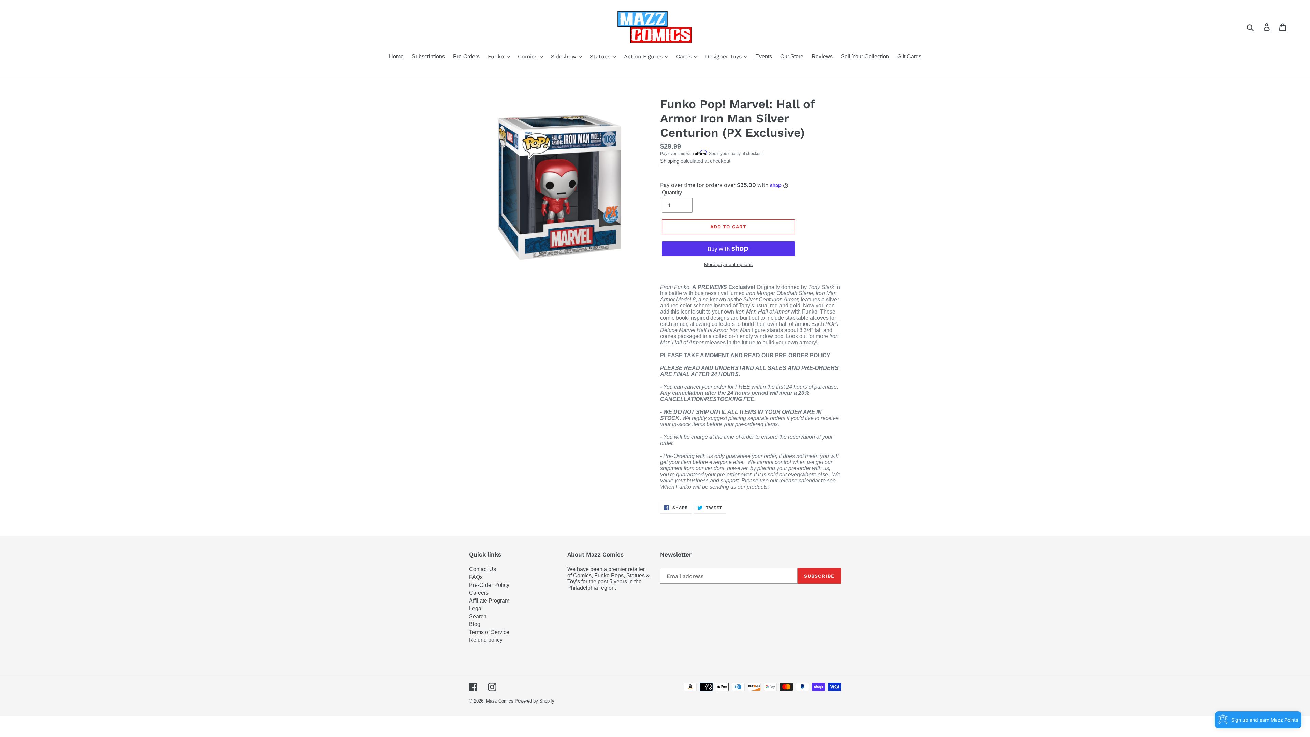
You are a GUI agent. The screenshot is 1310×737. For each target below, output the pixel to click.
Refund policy (486, 640)
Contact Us (482, 569)
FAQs (476, 577)
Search (477, 616)
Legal (476, 608)
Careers (479, 593)
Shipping (669, 161)
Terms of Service (489, 632)
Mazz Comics (499, 701)
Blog (474, 624)
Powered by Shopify (534, 701)
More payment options (728, 264)
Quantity (672, 193)
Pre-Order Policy (489, 585)
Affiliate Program (489, 601)
